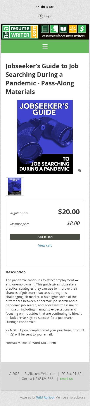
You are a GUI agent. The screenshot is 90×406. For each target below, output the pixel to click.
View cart (45, 245)
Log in (48, 16)
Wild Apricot (45, 397)
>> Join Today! (45, 7)
